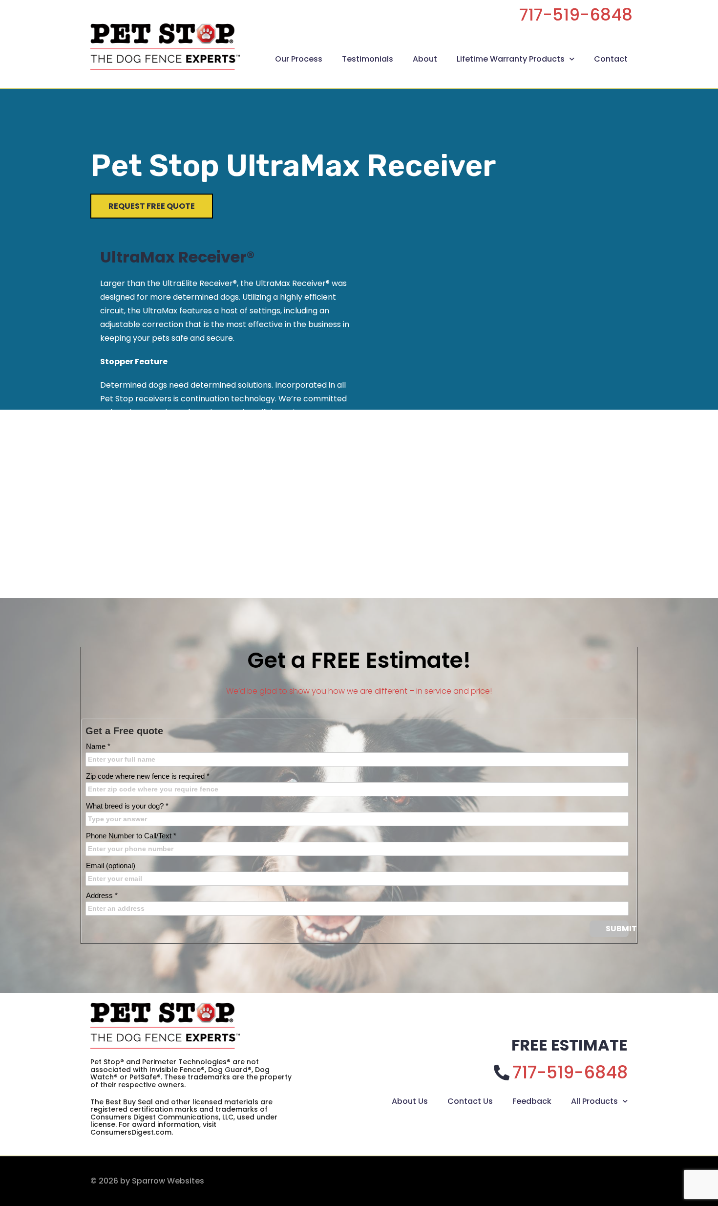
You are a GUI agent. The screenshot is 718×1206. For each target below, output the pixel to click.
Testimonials (367, 59)
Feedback (531, 1101)
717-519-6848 (576, 14)
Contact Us (470, 1101)
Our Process (298, 59)
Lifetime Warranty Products (511, 59)
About (425, 59)
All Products (594, 1101)
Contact (611, 59)
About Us (410, 1101)
